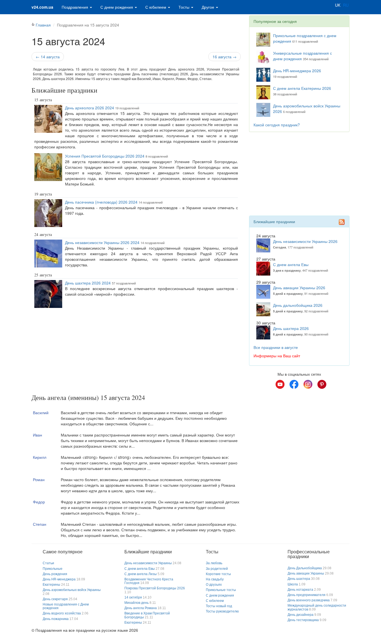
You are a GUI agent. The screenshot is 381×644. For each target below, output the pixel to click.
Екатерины (51, 585)
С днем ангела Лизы (140, 574)
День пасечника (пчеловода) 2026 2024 (101, 202)
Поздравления (75, 7)
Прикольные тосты (221, 590)
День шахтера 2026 (291, 328)
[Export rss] (341, 222)
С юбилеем (156, 7)
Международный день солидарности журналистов (317, 607)
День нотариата (300, 590)
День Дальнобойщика (305, 568)
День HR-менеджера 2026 (297, 70)
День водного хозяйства (62, 613)
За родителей (217, 569)
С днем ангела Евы (290, 264)
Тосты (185, 7)
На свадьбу (215, 579)
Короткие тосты (218, 574)
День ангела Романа (140, 608)
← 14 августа (48, 56)
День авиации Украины (306, 573)
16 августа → (225, 56)
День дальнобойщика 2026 (297, 305)
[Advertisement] (136, 352)
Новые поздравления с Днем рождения (66, 606)
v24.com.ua (42, 7)
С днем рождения (117, 7)
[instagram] (308, 384)
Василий (41, 412)
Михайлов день (136, 603)
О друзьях (214, 585)
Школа (293, 584)
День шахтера (299, 579)
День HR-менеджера (59, 579)
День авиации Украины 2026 (299, 287)
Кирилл (39, 457)
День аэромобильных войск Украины (72, 590)
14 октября (133, 597)
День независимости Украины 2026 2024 (102, 242)
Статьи (48, 563)
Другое (208, 7)
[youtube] (280, 384)
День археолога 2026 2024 (89, 107)
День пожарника (56, 619)
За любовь (214, 563)
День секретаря (55, 599)
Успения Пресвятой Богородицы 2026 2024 (104, 156)
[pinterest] (322, 384)
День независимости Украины (148, 563)
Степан (39, 524)
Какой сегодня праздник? (277, 124)
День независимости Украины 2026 (305, 241)
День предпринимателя (306, 595)
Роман (39, 479)
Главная (43, 25)
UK (337, 5)
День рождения (55, 574)
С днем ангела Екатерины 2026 (302, 88)
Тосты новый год (219, 606)
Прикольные (52, 569)
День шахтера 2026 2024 (88, 283)
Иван (37, 435)
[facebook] (294, 384)
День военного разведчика (309, 600)
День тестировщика (303, 620)
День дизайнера (301, 615)
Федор (39, 502)
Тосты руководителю (222, 611)
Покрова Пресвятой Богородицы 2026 (154, 588)
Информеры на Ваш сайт (277, 355)
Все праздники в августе (276, 347)
